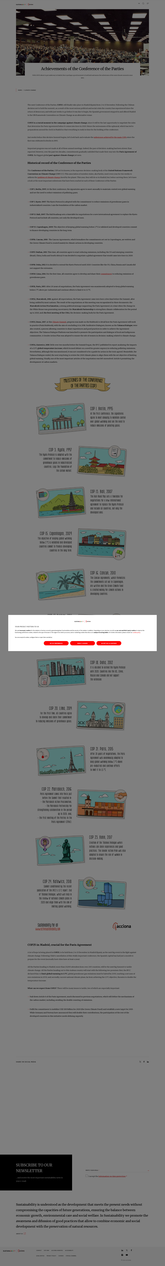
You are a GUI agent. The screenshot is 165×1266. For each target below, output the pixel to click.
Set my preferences (56, 643)
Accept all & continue (109, 643)
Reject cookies (82, 643)
